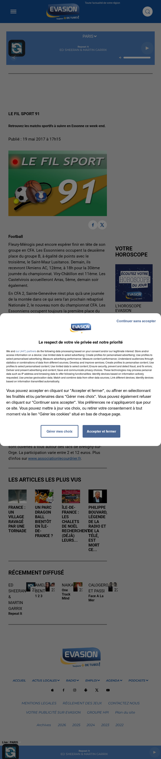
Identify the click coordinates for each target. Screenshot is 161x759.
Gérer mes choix (60, 431)
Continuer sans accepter (136, 320)
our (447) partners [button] (26, 351)
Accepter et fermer (101, 431)
